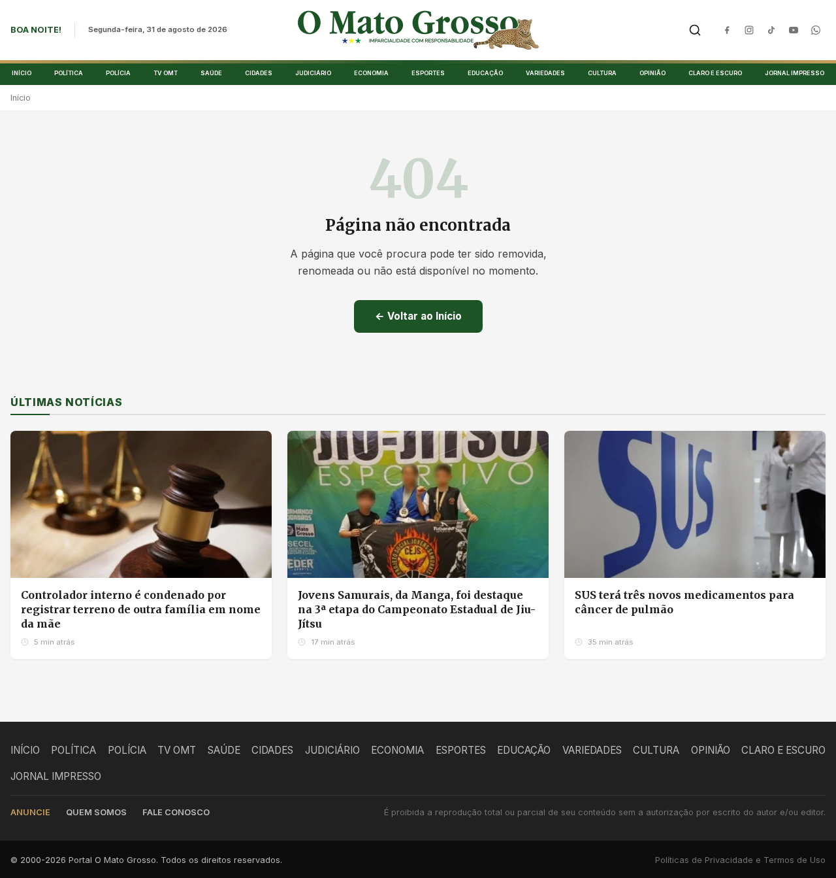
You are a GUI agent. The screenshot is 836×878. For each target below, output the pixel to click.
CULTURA (602, 72)
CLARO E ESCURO (715, 72)
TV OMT (165, 72)
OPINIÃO (652, 72)
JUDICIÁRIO (313, 72)
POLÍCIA (118, 72)
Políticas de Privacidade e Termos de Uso (740, 860)
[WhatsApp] (816, 30)
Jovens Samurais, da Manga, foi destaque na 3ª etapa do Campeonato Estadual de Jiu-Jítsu (417, 609)
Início (20, 98)
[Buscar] (695, 30)
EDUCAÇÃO (485, 72)
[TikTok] (771, 30)
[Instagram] (749, 30)
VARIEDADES (545, 72)
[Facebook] (727, 30)
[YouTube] (793, 30)
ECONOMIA (371, 72)
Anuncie (30, 812)
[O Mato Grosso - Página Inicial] (418, 30)
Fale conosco (176, 812)
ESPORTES (428, 72)
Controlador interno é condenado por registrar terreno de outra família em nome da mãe (141, 609)
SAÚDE (211, 72)
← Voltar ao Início (418, 316)
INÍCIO (21, 72)
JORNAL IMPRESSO (794, 72)
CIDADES (258, 72)
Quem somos (96, 812)
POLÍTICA (68, 72)
